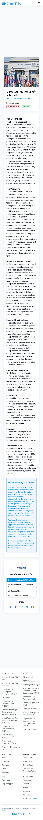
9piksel (4, 810)
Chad (27, 106)
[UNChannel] (11, 3)
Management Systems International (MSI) (31, 713)
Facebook (27, 780)
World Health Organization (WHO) (9, 742)
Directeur (13, 191)
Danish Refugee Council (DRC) (32, 704)
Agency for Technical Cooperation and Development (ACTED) (31, 690)
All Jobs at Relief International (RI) (20, 585)
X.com (25, 787)
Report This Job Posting (18, 595)
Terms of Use (28, 765)
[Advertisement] (21, 31)
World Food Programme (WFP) (11, 748)
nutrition (18, 155)
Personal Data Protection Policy (29, 770)
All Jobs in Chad (14, 591)
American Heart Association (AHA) (29, 698)
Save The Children (30, 729)
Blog (3, 776)
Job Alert (5, 772)
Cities (4, 769)
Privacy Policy (28, 761)
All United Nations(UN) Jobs (10, 678)
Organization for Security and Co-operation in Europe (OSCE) (30, 722)
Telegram (26, 795)
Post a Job (6, 780)
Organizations (7, 761)
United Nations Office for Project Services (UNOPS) (10, 720)
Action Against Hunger (31, 685)
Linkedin (26, 784)
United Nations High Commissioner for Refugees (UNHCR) (9, 712)
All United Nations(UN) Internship (10, 684)
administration (24, 387)
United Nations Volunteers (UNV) (8, 736)
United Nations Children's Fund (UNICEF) (8, 703)
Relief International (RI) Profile (20, 580)
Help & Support (7, 784)
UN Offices (6, 698)
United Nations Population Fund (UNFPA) (8, 728)
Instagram (26, 791)
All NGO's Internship (30, 681)
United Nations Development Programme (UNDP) (9, 691)
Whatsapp (27, 799)
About (4, 758)
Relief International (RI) (16, 98)
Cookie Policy (28, 758)
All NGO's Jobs (28, 677)
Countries (5, 765)
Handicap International (31, 709)
